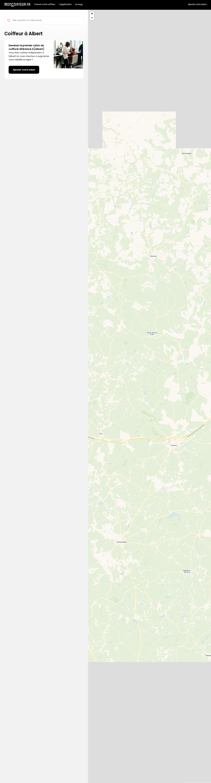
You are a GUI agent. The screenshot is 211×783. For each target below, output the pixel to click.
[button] (92, 13)
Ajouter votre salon (197, 4)
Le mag (78, 4)
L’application (65, 4)
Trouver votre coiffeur (44, 4)
